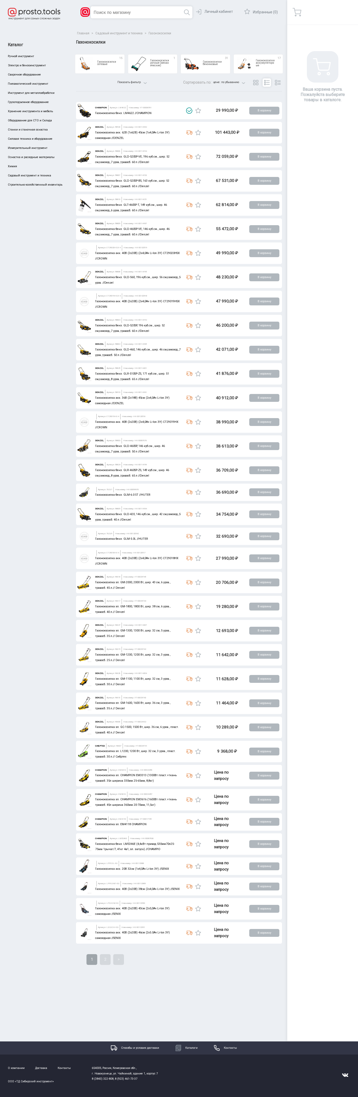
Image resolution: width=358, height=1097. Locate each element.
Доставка (41, 1068)
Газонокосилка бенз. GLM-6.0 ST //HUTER (122, 494)
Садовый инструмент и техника (29, 175)
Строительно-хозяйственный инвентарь (35, 184)
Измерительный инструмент (27, 148)
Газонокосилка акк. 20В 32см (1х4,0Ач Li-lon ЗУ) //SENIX (132, 869)
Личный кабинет (218, 11)
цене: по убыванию (226, 82)
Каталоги (191, 1048)
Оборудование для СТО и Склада (30, 120)
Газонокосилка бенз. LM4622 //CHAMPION (123, 113)
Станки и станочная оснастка (28, 129)
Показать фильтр (129, 82)
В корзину (264, 110)
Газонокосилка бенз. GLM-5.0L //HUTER (121, 539)
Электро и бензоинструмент (27, 65)
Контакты (230, 1048)
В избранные (198, 110)
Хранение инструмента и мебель (30, 111)
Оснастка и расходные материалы (31, 157)
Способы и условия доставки (140, 1048)
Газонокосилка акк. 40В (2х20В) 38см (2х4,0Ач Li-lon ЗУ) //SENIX (137, 889)
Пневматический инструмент (28, 83)
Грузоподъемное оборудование (28, 102)
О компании (16, 1068)
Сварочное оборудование (24, 74)
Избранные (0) (265, 12)
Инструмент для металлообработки (31, 93)
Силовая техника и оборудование (30, 138)
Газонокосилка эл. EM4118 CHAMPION (121, 824)
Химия (12, 166)
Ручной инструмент (21, 56)
